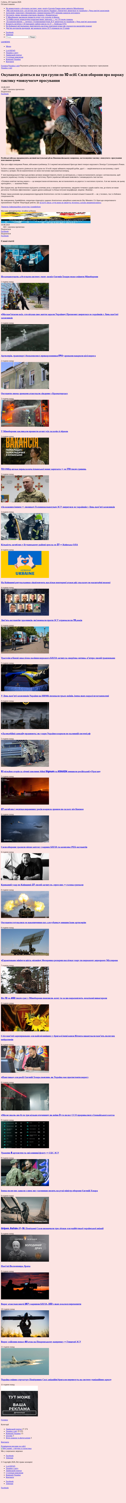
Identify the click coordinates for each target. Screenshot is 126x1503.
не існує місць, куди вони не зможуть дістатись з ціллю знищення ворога (70, 203)
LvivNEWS (10, 50)
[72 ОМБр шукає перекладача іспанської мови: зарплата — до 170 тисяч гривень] (25, 464)
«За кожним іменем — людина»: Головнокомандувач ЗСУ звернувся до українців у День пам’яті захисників (51, 22)
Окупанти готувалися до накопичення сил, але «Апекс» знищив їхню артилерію (43, 922)
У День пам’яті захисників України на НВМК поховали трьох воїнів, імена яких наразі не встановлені (55, 695)
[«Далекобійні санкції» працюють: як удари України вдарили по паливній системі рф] (25, 728)
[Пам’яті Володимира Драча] (25, 1261)
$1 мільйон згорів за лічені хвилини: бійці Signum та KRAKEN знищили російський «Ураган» (50, 771)
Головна (4, 66)
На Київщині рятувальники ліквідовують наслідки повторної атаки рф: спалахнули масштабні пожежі (49, 26)
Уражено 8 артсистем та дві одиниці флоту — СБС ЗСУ (30, 1152)
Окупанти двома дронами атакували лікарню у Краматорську (32, 15)
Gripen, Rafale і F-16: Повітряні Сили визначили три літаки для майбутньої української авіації (52, 1228)
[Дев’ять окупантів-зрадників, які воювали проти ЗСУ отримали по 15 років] (25, 615)
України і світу (12, 53)
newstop (9, 1436)
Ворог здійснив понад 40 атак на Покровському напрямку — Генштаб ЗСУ (41, 1341)
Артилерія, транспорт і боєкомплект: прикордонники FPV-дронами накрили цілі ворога (43, 13)
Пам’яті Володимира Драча (15, 1266)
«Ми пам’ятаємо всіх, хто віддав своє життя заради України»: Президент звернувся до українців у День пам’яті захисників (57, 11)
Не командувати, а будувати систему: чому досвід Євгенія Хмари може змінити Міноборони (45, 8)
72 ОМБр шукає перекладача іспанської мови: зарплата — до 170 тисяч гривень (39, 19)
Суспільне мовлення (14, 57)
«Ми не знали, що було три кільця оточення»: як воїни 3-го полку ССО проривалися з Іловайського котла (58, 1115)
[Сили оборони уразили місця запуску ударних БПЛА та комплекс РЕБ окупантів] (25, 842)
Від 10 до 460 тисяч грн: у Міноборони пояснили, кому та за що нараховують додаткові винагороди (54, 998)
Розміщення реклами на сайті (13, 1446)
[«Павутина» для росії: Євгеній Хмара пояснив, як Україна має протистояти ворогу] (25, 1072)
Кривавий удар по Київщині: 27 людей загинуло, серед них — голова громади (42, 884)
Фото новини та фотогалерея (18, 1438)
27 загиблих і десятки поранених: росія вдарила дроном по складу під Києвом (42, 809)
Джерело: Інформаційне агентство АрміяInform (21, 207)
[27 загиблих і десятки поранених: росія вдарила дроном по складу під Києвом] (25, 804)
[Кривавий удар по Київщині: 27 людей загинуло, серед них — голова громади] (25, 879)
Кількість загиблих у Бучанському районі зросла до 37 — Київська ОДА (36, 24)
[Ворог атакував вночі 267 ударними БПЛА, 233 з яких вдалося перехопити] (25, 1299)
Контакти (10, 62)
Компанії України (13, 59)
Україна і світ (14, 66)
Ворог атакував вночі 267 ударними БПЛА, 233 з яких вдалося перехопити (41, 1304)
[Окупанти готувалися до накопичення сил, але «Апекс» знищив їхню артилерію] (25, 917)
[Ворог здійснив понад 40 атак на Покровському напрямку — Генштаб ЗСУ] (25, 1337)
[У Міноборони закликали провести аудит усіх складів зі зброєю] (25, 426)
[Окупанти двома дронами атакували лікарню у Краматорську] (25, 388)
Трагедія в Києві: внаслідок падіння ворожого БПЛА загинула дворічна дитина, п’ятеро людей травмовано (58, 658)
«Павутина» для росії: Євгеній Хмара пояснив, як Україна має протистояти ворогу (45, 1077)
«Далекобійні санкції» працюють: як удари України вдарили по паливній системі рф (45, 733)
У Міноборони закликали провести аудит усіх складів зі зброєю (32, 17)
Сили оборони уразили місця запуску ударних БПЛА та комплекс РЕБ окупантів (44, 847)
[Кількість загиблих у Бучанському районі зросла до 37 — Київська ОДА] (25, 539)
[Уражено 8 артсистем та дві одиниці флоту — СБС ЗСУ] (25, 1147)
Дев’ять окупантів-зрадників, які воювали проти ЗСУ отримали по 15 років (38, 28)
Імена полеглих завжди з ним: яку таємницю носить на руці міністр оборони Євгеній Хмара (49, 1190)
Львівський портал (14, 55)
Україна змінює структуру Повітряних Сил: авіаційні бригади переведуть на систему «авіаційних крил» (56, 1379)
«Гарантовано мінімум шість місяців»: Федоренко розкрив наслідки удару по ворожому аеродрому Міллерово (59, 960)
